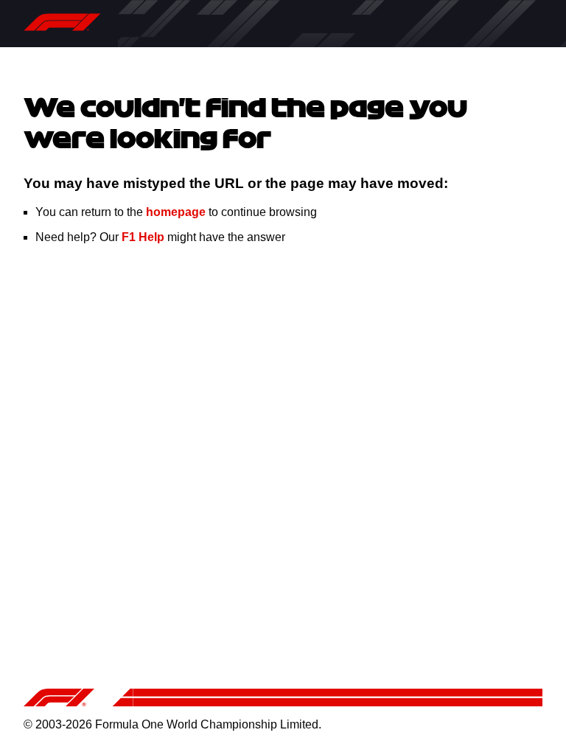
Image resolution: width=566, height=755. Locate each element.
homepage (176, 212)
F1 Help (143, 237)
